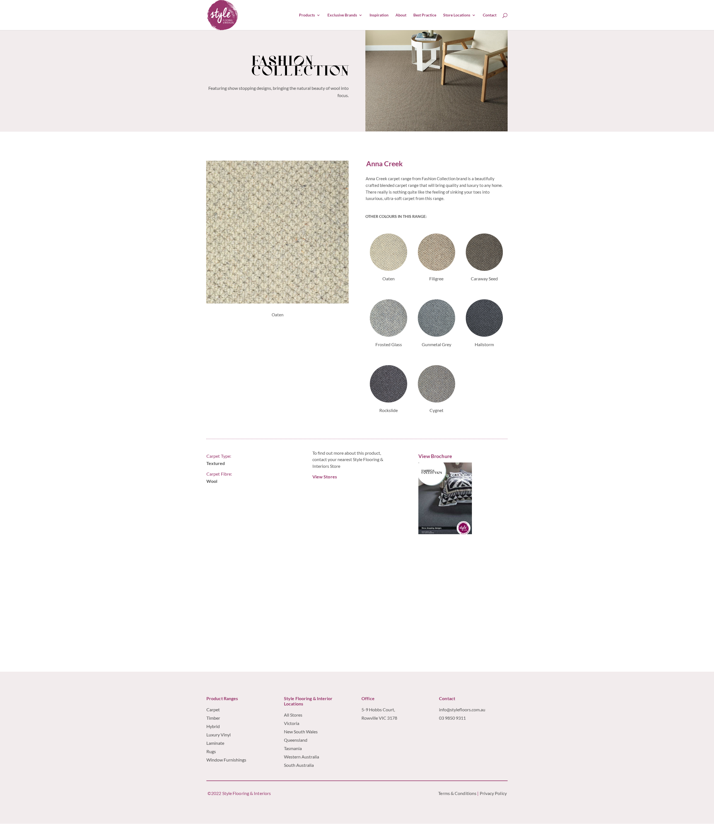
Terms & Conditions (457, 793)
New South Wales (301, 731)
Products (307, 15)
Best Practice (424, 15)
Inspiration (379, 15)
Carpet (213, 709)
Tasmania (293, 748)
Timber (213, 718)
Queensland (295, 740)
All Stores (293, 714)
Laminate (215, 743)
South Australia (299, 765)
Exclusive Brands (342, 15)
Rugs (211, 751)
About (400, 15)
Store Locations (456, 15)
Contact (489, 15)
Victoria (291, 723)
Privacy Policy (494, 793)
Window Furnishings (226, 759)
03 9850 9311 (452, 718)
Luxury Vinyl (218, 734)
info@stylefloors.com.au (462, 709)
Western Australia (301, 756)
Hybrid (213, 726)
